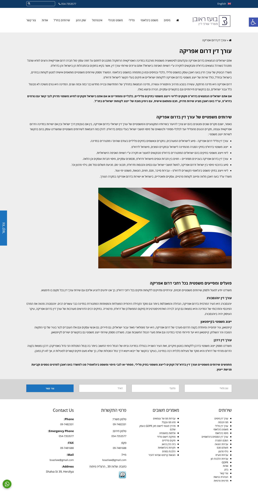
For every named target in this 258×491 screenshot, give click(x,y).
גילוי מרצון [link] (223, 451)
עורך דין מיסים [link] (221, 418)
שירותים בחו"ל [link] (62, 20)
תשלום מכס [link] (222, 447)
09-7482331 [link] (119, 424)
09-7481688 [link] (119, 448)
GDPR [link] (225, 462)
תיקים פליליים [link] (169, 440)
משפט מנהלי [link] (115, 20)
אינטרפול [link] (97, 20)
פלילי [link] (132, 20)
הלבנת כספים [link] (169, 451)
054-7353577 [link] (68, 3)
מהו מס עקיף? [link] (169, 422)
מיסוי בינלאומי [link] (221, 433)
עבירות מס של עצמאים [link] (164, 418)
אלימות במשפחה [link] (167, 433)
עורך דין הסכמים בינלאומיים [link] (215, 436)
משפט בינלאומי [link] (149, 20)
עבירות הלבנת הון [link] (219, 458)
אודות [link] (45, 20)
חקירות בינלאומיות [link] (167, 447)
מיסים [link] (167, 20)
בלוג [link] (226, 469)
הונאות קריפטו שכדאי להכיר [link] (162, 455)
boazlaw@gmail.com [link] (114, 460)
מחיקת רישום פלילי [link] (166, 436)
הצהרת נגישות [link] (221, 477)
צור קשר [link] (31, 20)
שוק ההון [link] (81, 20)
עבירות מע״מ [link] (222, 455)
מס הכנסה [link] (223, 422)
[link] (253, 22)
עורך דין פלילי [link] (221, 425)
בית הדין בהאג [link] (169, 444)
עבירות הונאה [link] (221, 444)
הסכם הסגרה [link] (221, 440)
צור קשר (3, 228)
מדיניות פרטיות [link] (221, 480)
